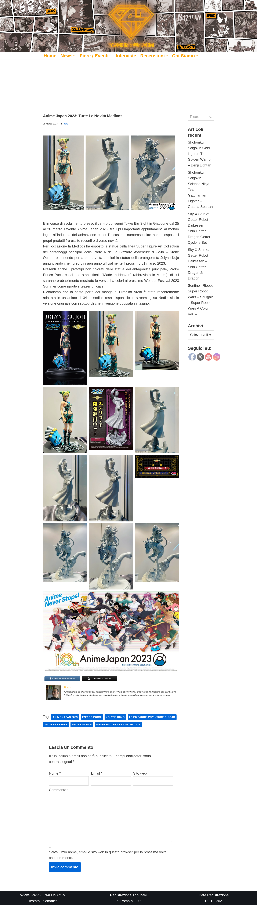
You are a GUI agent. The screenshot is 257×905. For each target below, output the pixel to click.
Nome (55, 773)
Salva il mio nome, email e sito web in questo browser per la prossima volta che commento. (108, 855)
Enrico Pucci (92, 717)
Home (50, 55)
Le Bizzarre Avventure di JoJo (152, 717)
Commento (59, 790)
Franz (65, 123)
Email (96, 773)
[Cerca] (210, 117)
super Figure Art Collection (118, 724)
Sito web (140, 773)
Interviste (126, 55)
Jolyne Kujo (115, 717)
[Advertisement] (128, 81)
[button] (74, 55)
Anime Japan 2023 (65, 717)
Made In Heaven (56, 724)
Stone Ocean (82, 724)
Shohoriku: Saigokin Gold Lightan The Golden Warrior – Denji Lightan (200, 153)
